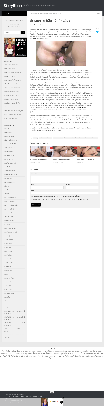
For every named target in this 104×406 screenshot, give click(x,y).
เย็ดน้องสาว (77, 353)
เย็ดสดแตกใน (67, 138)
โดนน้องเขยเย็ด (9, 301)
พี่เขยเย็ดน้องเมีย (10, 182)
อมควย (38, 353)
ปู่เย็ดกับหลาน (9, 159)
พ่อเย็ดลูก (82, 351)
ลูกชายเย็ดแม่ (4, 353)
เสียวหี (81, 107)
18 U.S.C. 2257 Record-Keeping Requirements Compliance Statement (23, 396)
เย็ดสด (61, 138)
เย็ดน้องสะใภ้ (8, 266)
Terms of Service (79, 199)
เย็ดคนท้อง (55, 138)
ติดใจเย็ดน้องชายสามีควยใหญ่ (13, 114)
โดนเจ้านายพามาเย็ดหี (11, 99)
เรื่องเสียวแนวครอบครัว (88, 138)
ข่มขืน (7, 128)
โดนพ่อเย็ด (54, 358)
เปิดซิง (53, 353)
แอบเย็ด (7, 297)
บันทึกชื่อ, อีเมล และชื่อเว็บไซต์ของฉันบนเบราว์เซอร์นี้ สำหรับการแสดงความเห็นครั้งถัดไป (56, 196)
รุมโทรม (97, 351)
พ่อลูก (78, 351)
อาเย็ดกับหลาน (9, 220)
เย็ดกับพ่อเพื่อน (9, 243)
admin (33, 24)
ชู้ (17, 351)
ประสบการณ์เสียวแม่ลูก (48, 351)
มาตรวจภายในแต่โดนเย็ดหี (38, 160)
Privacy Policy (67, 199)
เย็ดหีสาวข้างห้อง (10, 76)
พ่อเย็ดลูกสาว (87, 351)
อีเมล (68, 184)
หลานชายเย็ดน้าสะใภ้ (11, 205)
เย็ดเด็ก (7, 274)
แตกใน (40, 115)
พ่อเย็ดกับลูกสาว (9, 167)
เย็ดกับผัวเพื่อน (9, 239)
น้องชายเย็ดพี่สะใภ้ (10, 144)
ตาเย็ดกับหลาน (9, 136)
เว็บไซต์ (33, 190)
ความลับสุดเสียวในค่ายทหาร (13, 80)
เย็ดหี (33, 38)
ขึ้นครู (3, 351)
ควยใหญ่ (41, 103)
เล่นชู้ (60, 356)
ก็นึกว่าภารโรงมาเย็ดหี (11, 65)
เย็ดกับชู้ (7, 236)
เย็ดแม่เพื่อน (8, 285)
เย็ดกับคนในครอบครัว (45, 13)
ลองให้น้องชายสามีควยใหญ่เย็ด (14, 110)
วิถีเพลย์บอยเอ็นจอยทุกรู (12, 95)
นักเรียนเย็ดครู (9, 151)
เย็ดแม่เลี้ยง (8, 289)
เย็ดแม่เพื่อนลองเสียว (11, 118)
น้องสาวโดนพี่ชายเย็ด (30, 351)
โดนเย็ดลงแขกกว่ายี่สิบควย (13, 84)
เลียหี (43, 99)
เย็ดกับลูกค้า (8, 247)
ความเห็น (34, 173)
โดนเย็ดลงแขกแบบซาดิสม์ (12, 88)
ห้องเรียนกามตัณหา (10, 107)
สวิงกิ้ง (7, 193)
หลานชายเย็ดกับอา (10, 201)
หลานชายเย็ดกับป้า (10, 197)
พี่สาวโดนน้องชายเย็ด (73, 351)
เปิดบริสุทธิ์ (8, 224)
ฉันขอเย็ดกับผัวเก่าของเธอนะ (62, 160)
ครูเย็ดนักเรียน (9, 132)
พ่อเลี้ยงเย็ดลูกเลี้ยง (10, 170)
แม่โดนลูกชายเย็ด (91, 356)
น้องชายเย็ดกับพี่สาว (11, 140)
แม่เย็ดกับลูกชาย (9, 293)
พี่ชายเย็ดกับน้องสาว (11, 174)
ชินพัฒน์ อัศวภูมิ (9, 311)
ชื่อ (32, 184)
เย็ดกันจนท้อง (42, 138)
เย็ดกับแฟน (49, 138)
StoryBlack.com (40, 29)
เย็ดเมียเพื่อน (8, 282)
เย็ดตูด (73, 353)
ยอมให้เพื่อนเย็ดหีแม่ (11, 68)
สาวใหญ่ (36, 138)
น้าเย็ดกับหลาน (9, 155)
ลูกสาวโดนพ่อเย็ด (12, 353)
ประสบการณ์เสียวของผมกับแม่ (13, 72)
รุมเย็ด (93, 351)
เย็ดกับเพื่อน (8, 255)
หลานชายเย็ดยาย (10, 213)
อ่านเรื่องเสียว (34, 13)
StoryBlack (13, 6)
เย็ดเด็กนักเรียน (9, 278)
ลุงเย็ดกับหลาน (9, 190)
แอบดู (98, 356)
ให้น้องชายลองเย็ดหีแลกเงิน (85, 160)
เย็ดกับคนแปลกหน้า (10, 228)
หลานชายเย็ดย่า (9, 209)
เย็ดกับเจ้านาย (9, 251)
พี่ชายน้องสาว (58, 351)
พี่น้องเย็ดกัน (8, 178)
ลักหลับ (7, 186)
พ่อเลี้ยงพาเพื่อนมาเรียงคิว (12, 103)
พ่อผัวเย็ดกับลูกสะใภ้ (10, 163)
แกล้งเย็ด (66, 356)
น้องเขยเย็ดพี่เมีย (10, 147)
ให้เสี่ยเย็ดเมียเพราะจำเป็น (12, 91)
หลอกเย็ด (32, 353)
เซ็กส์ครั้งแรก (46, 353)
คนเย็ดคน (8, 335)
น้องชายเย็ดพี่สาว (21, 351)
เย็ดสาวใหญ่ (57, 13)
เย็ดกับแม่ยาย (9, 262)
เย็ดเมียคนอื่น (24, 356)
